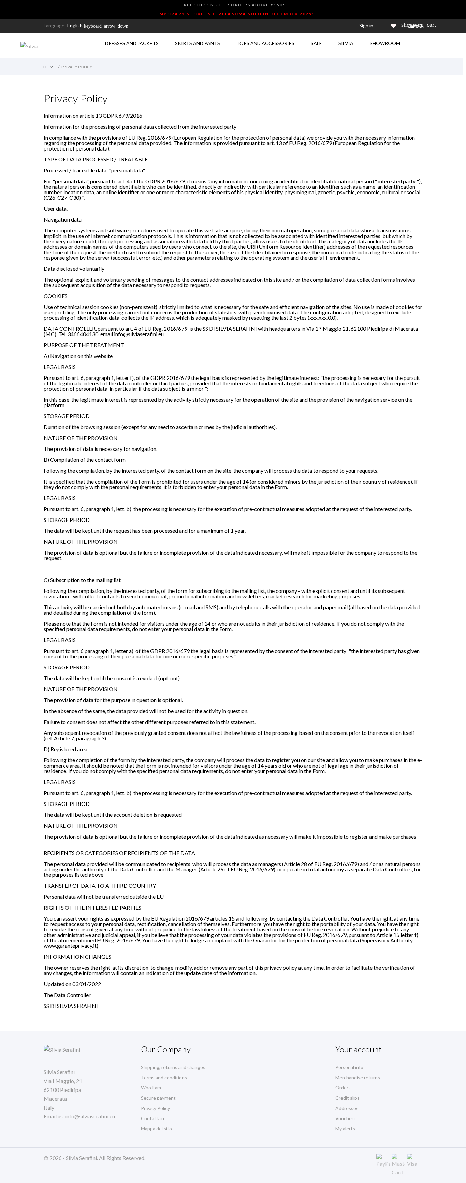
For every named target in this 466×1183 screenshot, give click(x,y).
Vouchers (345, 1118)
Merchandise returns (357, 1077)
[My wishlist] (393, 26)
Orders (343, 1088)
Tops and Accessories (265, 43)
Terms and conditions (164, 1077)
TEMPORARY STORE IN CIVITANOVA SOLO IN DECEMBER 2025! (233, 13)
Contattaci (152, 1118)
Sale (316, 43)
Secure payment (158, 1098)
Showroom (385, 43)
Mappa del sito (156, 1128)
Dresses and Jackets (132, 43)
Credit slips (347, 1098)
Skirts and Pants (197, 43)
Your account (358, 1049)
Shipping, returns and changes (173, 1067)
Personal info (349, 1067)
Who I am (151, 1088)
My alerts (345, 1128)
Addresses (347, 1108)
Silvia (345, 43)
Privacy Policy (155, 1108)
